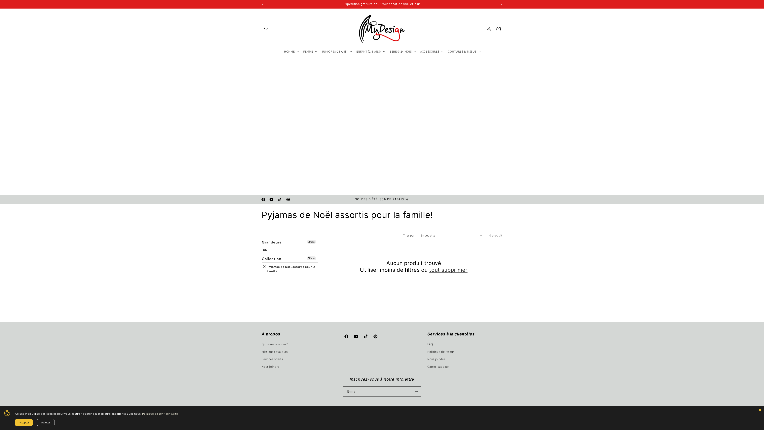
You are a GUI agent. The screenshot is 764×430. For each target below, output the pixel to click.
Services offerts (272, 359)
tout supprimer (448, 270)
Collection (271, 258)
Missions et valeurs (275, 352)
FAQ (430, 344)
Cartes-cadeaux (438, 366)
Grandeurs (271, 242)
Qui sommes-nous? (275, 344)
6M (265, 250)
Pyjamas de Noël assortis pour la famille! (291, 269)
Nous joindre (270, 366)
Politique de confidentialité (160, 413)
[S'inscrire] (416, 391)
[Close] (760, 410)
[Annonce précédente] (262, 4)
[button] (266, 29)
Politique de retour (440, 352)
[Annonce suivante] (501, 4)
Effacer (311, 241)
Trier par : (409, 235)
